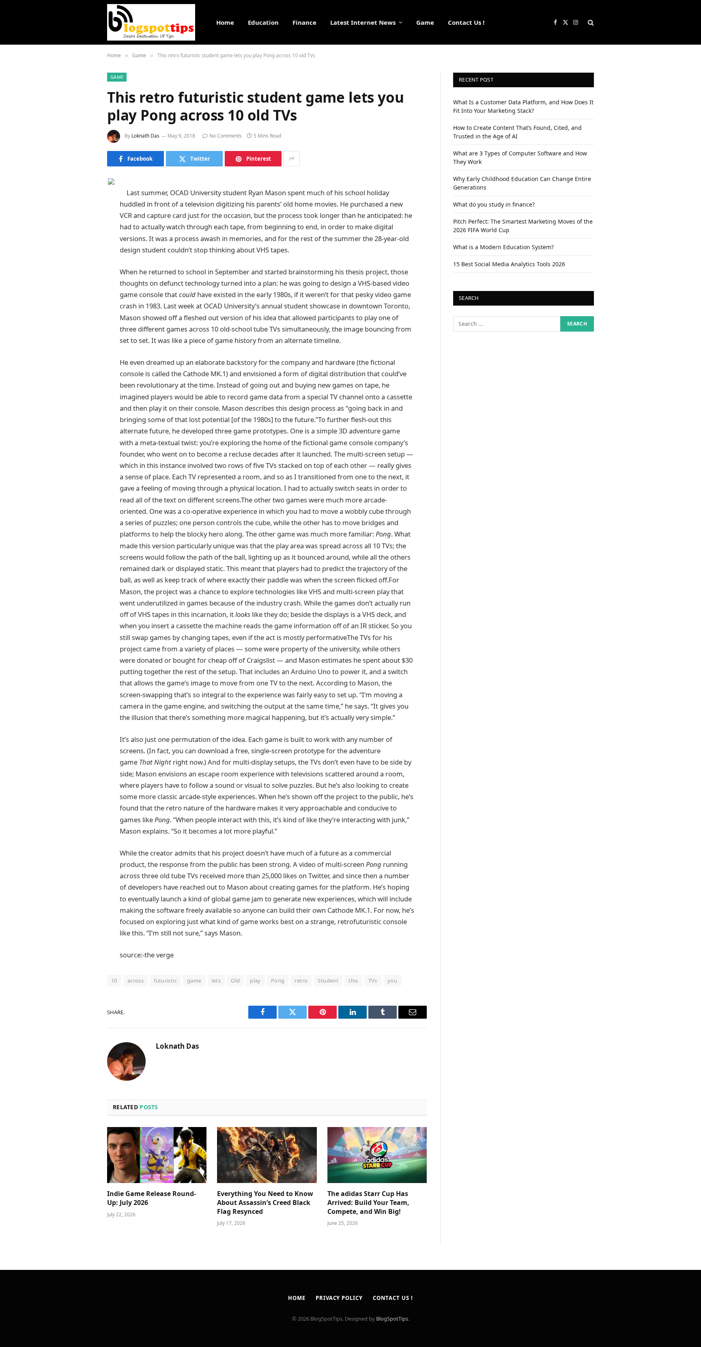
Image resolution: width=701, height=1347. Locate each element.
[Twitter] (79, 224)
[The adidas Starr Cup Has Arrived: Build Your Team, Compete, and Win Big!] (377, 1155)
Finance (304, 22)
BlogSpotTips (392, 1318)
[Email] (79, 286)
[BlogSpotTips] (151, 22)
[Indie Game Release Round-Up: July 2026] (156, 1155)
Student (328, 980)
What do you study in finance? (494, 204)
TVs (372, 980)
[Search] (590, 22)
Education (263, 22)
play (255, 980)
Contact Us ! (466, 22)
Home (225, 22)
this (353, 980)
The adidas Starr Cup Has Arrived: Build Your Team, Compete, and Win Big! (368, 1203)
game (194, 980)
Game (425, 22)
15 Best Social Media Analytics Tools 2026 (509, 264)
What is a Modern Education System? (503, 247)
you (392, 980)
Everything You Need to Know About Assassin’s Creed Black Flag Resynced (265, 1203)
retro (301, 980)
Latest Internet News (363, 22)
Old (235, 980)
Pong (278, 980)
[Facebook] (79, 204)
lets (216, 980)
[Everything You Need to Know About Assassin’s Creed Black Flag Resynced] (266, 1155)
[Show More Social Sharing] (292, 158)
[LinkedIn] (79, 245)
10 (114, 980)
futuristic (165, 980)
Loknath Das (145, 135)
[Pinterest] (79, 266)
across (135, 980)
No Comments (225, 135)
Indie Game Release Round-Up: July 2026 (151, 1198)
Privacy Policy (339, 1298)
